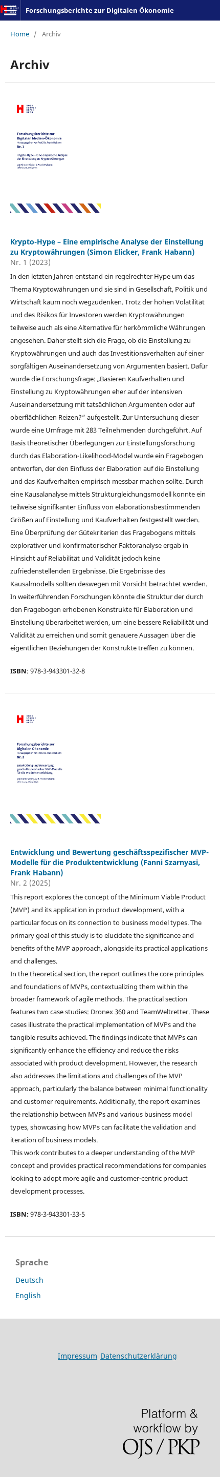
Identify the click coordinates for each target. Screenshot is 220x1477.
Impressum (77, 1356)
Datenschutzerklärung (138, 1356)
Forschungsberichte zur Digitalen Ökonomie (100, 10)
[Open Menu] (10, 10)
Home (19, 33)
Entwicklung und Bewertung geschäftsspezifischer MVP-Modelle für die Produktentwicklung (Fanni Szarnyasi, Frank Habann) (109, 862)
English (28, 1295)
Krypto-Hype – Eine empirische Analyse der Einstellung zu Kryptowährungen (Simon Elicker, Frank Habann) (107, 247)
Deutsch (29, 1280)
